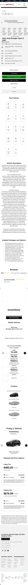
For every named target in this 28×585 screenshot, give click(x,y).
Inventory (4, 556)
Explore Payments (14, 70)
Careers (22, 564)
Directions (22, 560)
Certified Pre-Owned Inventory (4, 565)
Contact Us (6, 539)
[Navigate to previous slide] (2, 23)
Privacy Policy (6, 578)
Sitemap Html (16, 578)
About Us (22, 562)
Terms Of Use (9, 577)
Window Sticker (14, 83)
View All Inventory (13, 433)
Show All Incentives (14, 317)
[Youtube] (8, 550)
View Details (14, 378)
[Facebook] (2, 550)
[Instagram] (5, 550)
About (22, 556)
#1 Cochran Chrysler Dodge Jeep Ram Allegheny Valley (3, 577)
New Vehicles (4, 559)
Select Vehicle (14, 407)
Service (10, 556)
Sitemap (12, 577)
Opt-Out (22, 578)
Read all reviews (24, 273)
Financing (17, 556)
